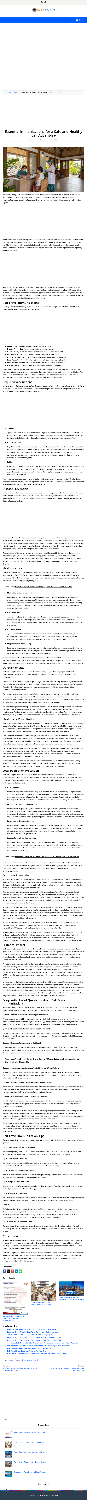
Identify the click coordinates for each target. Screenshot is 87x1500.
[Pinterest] (42, 2)
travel (11, 1360)
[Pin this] (12, 1271)
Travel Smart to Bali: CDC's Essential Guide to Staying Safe (30, 1335)
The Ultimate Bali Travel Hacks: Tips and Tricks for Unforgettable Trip (67, 1368)
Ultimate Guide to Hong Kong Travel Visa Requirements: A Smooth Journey (13, 1318)
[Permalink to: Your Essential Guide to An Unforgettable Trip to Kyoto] (43, 1291)
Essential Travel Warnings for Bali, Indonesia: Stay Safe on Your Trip (34, 1340)
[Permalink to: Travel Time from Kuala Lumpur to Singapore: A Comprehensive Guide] (71, 1288)
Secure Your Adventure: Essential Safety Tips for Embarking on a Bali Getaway (38, 1345)
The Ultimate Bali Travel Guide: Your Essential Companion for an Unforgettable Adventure (43, 1343)
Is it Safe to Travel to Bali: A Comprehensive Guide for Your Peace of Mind (36, 1354)
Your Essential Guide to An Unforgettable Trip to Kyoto (41, 1303)
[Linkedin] (45, 2)
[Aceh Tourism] (43, 10)
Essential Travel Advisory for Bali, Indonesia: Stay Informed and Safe (34, 1337)
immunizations (28, 1360)
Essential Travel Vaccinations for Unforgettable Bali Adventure (32, 1332)
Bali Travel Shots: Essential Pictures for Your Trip (26, 1351)
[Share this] (4, 1271)
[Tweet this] (8, 1271)
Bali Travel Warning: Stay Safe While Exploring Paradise (29, 1348)
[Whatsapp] (20, 1271)
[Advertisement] (43, 41)
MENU (81, 20)
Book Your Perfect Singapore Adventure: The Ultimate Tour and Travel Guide (20, 1368)
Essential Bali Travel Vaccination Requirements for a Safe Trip (31, 1329)
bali (22, 1360)
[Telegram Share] (16, 1271)
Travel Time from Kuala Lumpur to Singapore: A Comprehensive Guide (71, 1298)
